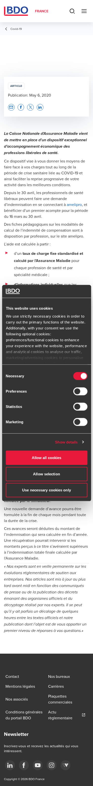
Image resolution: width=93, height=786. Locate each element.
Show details (66, 442)
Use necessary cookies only (46, 490)
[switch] (80, 391)
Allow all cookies (47, 458)
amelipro (74, 210)
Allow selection (46, 474)
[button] (11, 113)
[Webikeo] (65, 766)
